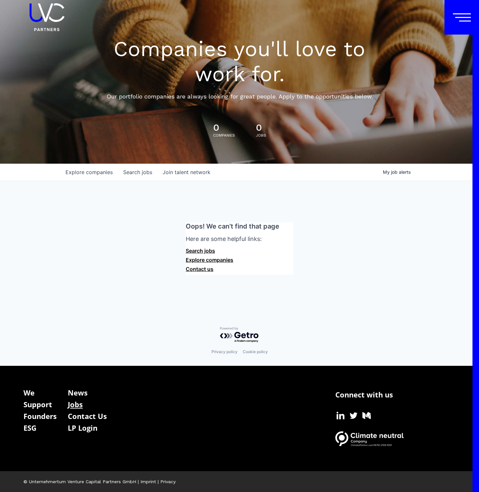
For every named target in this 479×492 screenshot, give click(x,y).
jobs (137, 172)
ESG (29, 428)
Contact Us (87, 416)
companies (89, 172)
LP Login (82, 428)
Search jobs (200, 250)
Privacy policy (224, 351)
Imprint (148, 481)
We (29, 392)
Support (37, 404)
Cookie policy (255, 351)
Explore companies (209, 260)
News (78, 392)
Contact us (199, 269)
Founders (40, 416)
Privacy (168, 481)
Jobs (75, 404)
